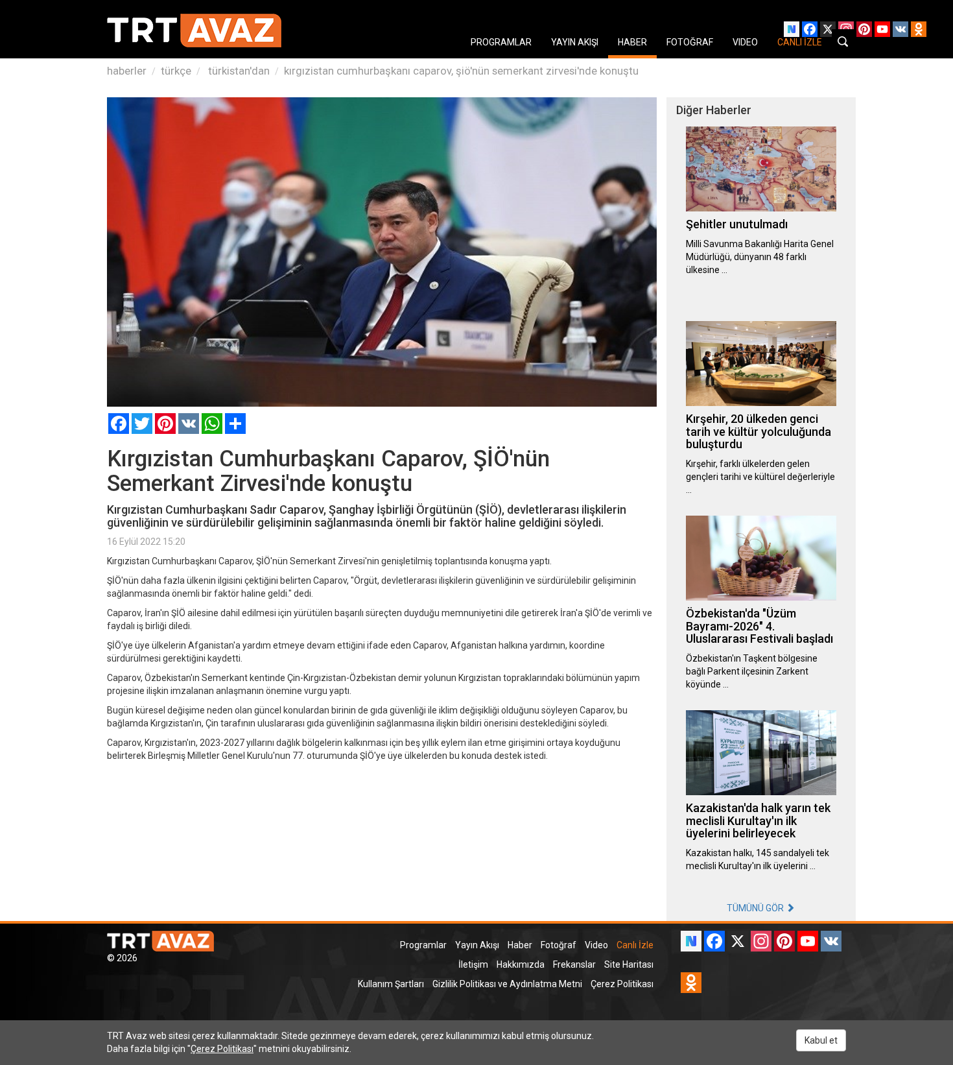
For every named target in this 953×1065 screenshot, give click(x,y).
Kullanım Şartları (391, 984)
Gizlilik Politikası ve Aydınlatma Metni (507, 984)
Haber (520, 945)
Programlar (423, 945)
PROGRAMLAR (501, 42)
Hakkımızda (521, 964)
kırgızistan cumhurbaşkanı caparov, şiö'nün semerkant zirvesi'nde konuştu (461, 70)
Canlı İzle (635, 945)
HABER (632, 42)
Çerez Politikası (622, 984)
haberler (127, 70)
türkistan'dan (238, 70)
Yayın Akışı (477, 945)
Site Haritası (628, 964)
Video (596, 945)
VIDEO (745, 42)
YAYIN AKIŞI (574, 42)
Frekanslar (574, 964)
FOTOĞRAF (689, 42)
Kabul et (821, 1040)
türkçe (176, 70)
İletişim (473, 964)
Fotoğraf (558, 945)
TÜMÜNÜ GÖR (756, 908)
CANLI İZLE (799, 42)
